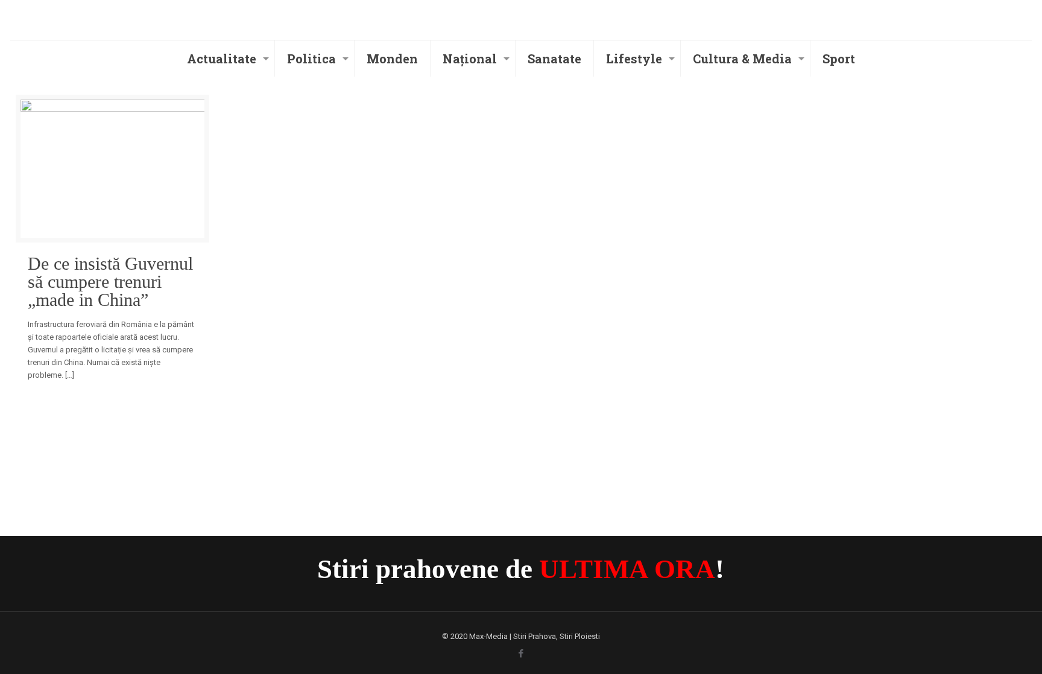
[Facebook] (520, 653)
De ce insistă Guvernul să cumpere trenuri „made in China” (110, 282)
